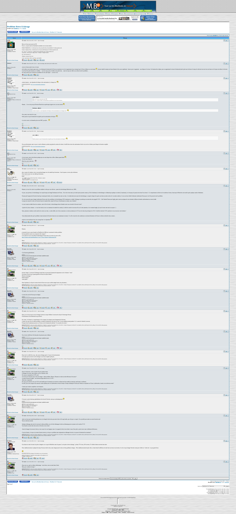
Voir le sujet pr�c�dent (212, 35)
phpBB (115, 505)
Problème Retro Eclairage (18, 26)
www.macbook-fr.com (124, 508)
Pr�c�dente (16, 28)
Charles (125, 511)
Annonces (130, 11)
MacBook (96, 11)
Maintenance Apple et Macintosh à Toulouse (121, 513)
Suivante (24, 28)
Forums (122, 11)
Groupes (108, 13)
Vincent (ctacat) (130, 512)
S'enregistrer (115, 13)
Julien (119, 512)
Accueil (88, 11)
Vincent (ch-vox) (119, 511)
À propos (148, 11)
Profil (121, 13)
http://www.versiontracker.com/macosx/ (38, 84)
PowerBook (105, 11)
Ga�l (107, 512)
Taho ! (129, 511)
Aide (85, 13)
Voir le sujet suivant (223, 35)
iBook (113, 11)
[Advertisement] (118, 22)
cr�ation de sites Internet (130, 513)
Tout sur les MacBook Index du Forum (40, 32)
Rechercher (91, 13)
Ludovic (113, 511)
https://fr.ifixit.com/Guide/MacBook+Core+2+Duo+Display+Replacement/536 (39, 237)
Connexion (151, 13)
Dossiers (139, 11)
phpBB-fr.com (120, 506)
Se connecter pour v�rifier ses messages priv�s (135, 13)
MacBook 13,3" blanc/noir (56, 32)
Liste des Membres (100, 13)
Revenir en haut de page (12, 60)
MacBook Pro (111, 513)
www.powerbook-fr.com (112, 508)
